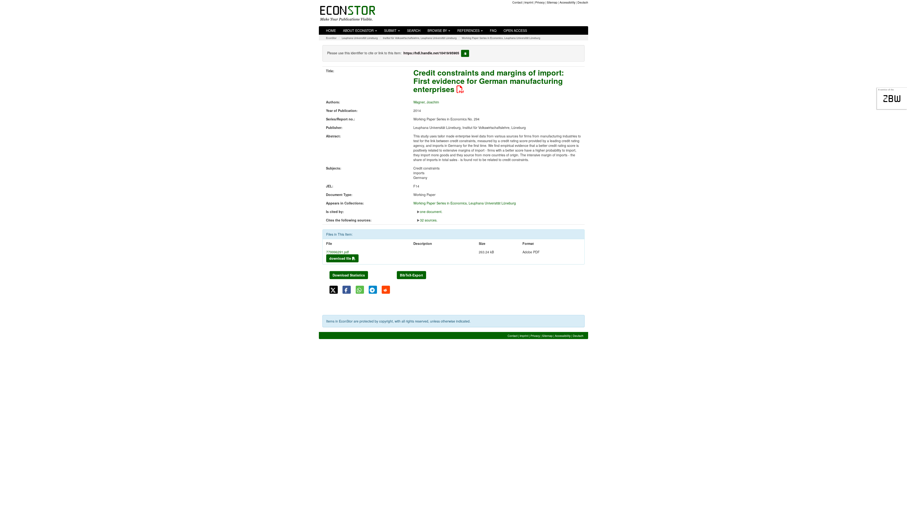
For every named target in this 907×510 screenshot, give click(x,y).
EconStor (331, 38)
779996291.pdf (337, 252)
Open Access (515, 30)
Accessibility (567, 2)
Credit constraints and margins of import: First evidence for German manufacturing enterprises (488, 80)
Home (331, 30)
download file (340, 258)
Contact (517, 2)
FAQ (493, 30)
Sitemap (552, 2)
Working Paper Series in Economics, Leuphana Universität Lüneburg (501, 38)
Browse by (438, 30)
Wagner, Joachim (426, 102)
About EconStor (359, 30)
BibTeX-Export (411, 275)
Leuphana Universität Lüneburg (360, 38)
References (468, 30)
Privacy (540, 2)
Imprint (528, 2)
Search (413, 30)
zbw (892, 99)
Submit (391, 30)
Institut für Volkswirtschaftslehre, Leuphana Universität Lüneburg (420, 38)
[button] (333, 290)
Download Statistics (349, 275)
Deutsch (583, 2)
